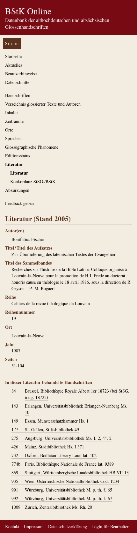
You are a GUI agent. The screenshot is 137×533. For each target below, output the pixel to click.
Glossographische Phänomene (31, 147)
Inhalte (11, 112)
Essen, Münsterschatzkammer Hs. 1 (50, 421)
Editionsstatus (17, 156)
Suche (12, 43)
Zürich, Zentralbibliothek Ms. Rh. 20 (51, 507)
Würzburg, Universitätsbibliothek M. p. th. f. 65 (61, 490)
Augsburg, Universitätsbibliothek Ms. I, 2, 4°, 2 (61, 438)
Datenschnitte (17, 82)
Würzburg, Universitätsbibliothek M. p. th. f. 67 (61, 498)
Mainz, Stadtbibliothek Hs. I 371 (47, 447)
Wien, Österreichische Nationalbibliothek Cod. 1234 (65, 481)
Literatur (14, 164)
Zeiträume (14, 121)
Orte (9, 130)
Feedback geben (19, 203)
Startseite (13, 56)
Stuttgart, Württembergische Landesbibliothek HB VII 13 (70, 472)
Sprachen (13, 138)
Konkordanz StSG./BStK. (33, 181)
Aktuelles (13, 65)
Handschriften (17, 95)
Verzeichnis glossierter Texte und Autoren (43, 104)
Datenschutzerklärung (67, 526)
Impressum (34, 526)
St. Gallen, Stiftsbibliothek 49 (45, 429)
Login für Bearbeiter (110, 526)
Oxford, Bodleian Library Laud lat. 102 (54, 455)
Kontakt (12, 526)
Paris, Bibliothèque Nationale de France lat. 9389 (62, 464)
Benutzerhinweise (21, 74)
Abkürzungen (17, 190)
